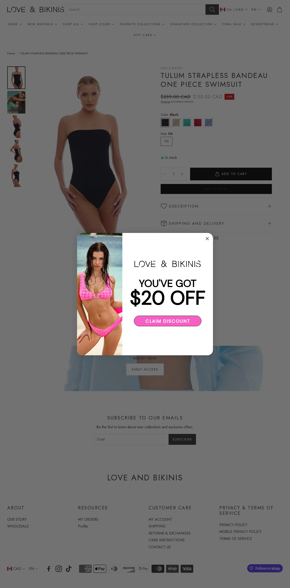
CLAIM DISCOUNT (167, 321)
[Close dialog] (207, 238)
